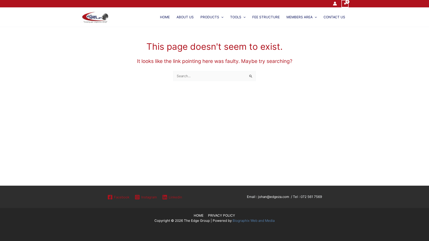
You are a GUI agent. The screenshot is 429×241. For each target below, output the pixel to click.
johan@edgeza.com (273, 197)
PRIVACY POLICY (221, 215)
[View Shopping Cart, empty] (345, 3)
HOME (199, 215)
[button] (221, 17)
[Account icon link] (335, 4)
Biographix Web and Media (254, 220)
